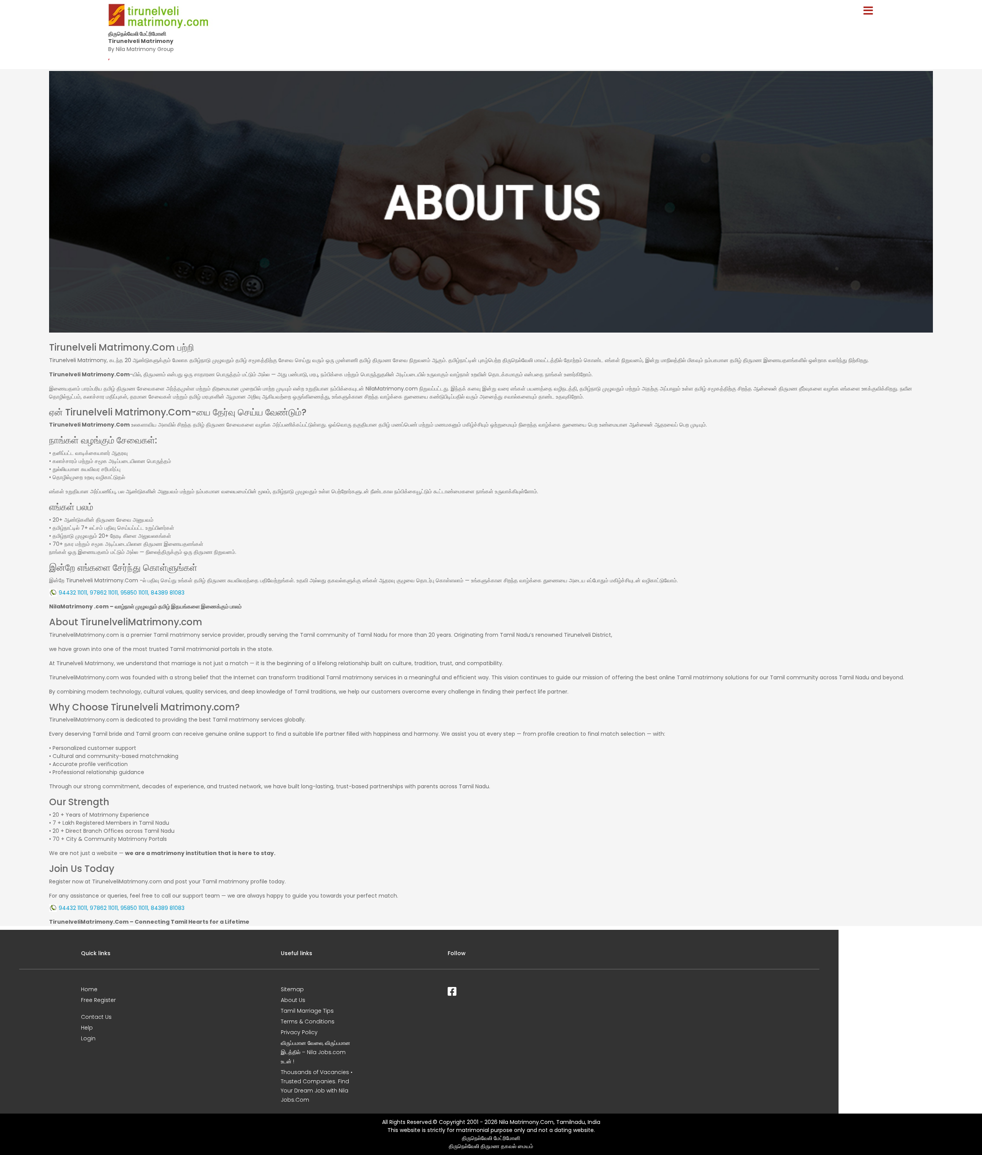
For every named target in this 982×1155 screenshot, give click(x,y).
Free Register (98, 1000)
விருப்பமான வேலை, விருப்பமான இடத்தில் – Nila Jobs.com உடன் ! (315, 1052)
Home (89, 989)
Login (88, 1038)
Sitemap (292, 989)
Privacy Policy (299, 1032)
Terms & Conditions (307, 1021)
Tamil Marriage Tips (307, 1011)
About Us (293, 1000)
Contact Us (96, 1017)
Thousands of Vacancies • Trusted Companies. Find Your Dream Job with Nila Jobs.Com (317, 1086)
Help (87, 1027)
